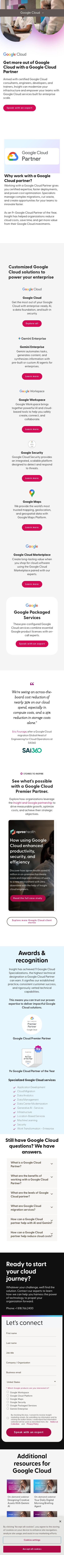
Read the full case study (27, 898)
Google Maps (16, 1399)
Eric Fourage (19, 732)
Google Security (18, 1402)
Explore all (32, 323)
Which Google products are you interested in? (27, 1388)
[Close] (60, 1521)
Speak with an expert (19, 108)
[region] (32, 1536)
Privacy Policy (33, 1424)
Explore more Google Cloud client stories (32, 921)
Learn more (32, 376)
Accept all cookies (32, 1549)
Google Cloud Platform (21, 1395)
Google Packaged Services (23, 1405)
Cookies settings (32, 1540)
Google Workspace (19, 1392)
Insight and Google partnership (32, 803)
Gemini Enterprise (19, 1409)
